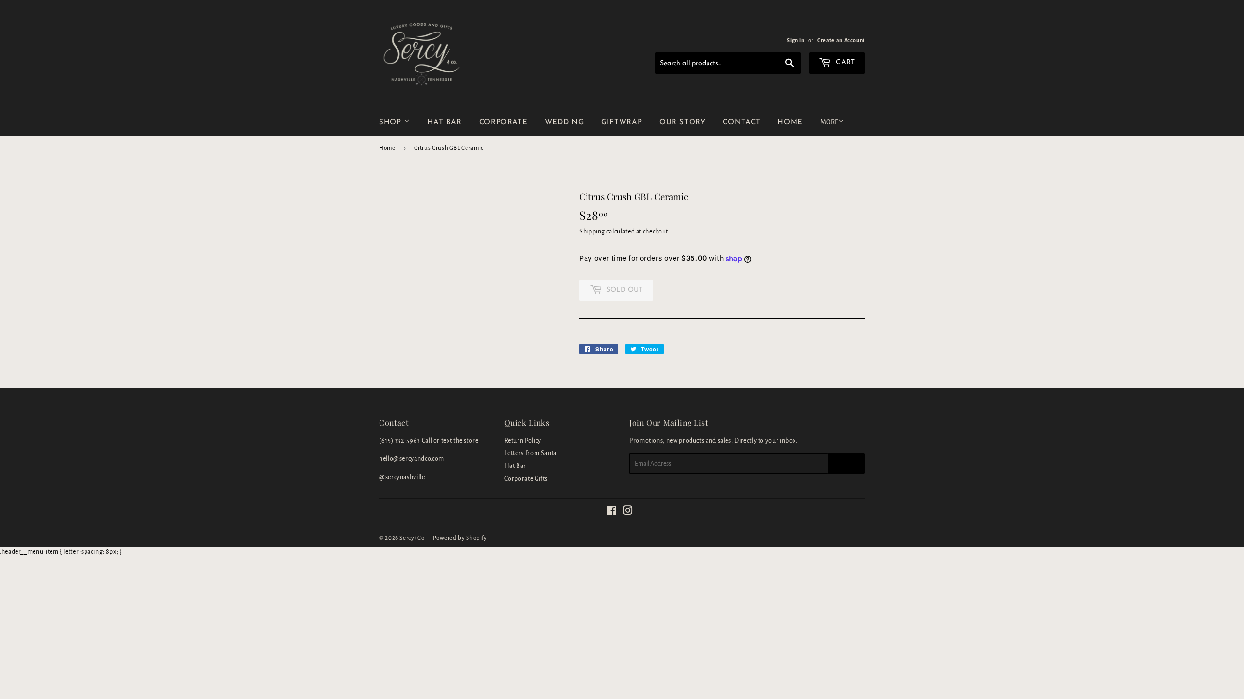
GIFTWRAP (621, 122)
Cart (844, 62)
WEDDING (564, 122)
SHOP (391, 122)
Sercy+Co (411, 538)
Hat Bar (515, 466)
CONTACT (741, 122)
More (829, 122)
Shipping (592, 231)
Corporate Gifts (526, 478)
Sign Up (846, 463)
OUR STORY (682, 122)
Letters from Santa (530, 453)
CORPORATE (503, 122)
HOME (790, 122)
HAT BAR (444, 122)
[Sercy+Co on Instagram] (628, 512)
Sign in (795, 40)
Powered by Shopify (460, 538)
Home (387, 148)
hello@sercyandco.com (411, 458)
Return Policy (522, 440)
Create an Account (841, 40)
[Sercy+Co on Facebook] (611, 512)
